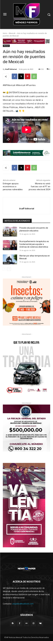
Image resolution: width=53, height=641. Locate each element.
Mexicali (12, 33)
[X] (21, 76)
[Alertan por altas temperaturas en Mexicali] (10, 259)
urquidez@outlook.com (22, 603)
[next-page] (9, 269)
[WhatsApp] (34, 76)
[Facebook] (14, 76)
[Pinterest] (27, 76)
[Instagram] (33, 623)
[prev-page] (4, 269)
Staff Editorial (11, 69)
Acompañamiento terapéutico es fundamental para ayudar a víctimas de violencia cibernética (34, 244)
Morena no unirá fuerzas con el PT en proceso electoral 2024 (39, 186)
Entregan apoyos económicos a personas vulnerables (13, 186)
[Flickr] (26, 623)
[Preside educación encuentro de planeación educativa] (10, 231)
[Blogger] (12, 623)
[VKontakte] (40, 623)
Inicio (5, 33)
